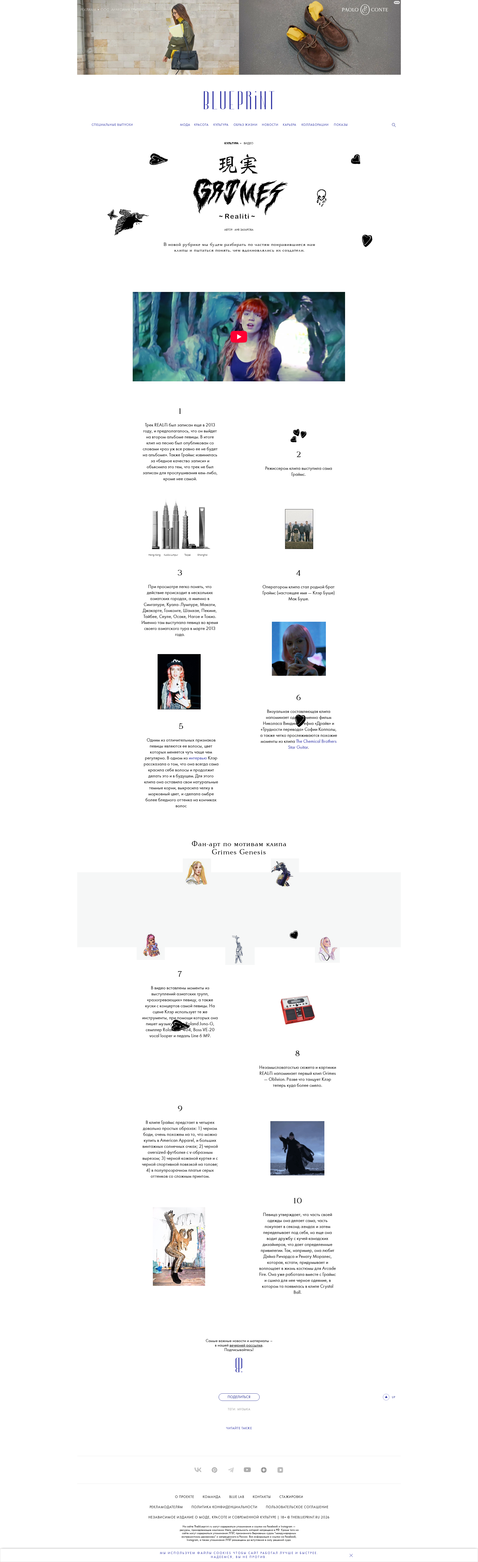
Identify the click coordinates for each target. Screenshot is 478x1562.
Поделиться (239, 1397)
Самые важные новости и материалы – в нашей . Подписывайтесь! (239, 1345)
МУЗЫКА (243, 1409)
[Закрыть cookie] (351, 1555)
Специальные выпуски (112, 125)
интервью (198, 758)
